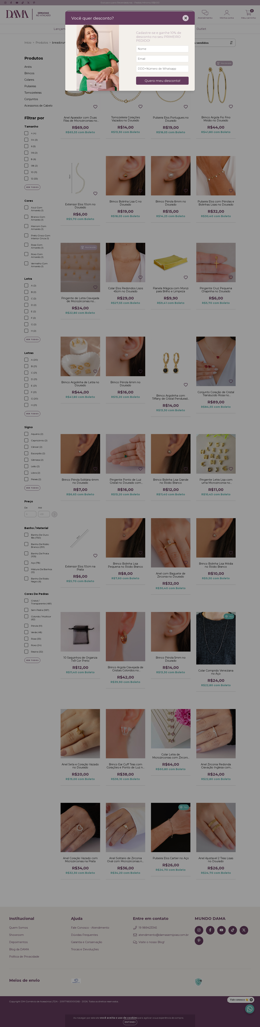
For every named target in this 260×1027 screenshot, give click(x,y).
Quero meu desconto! (162, 81)
